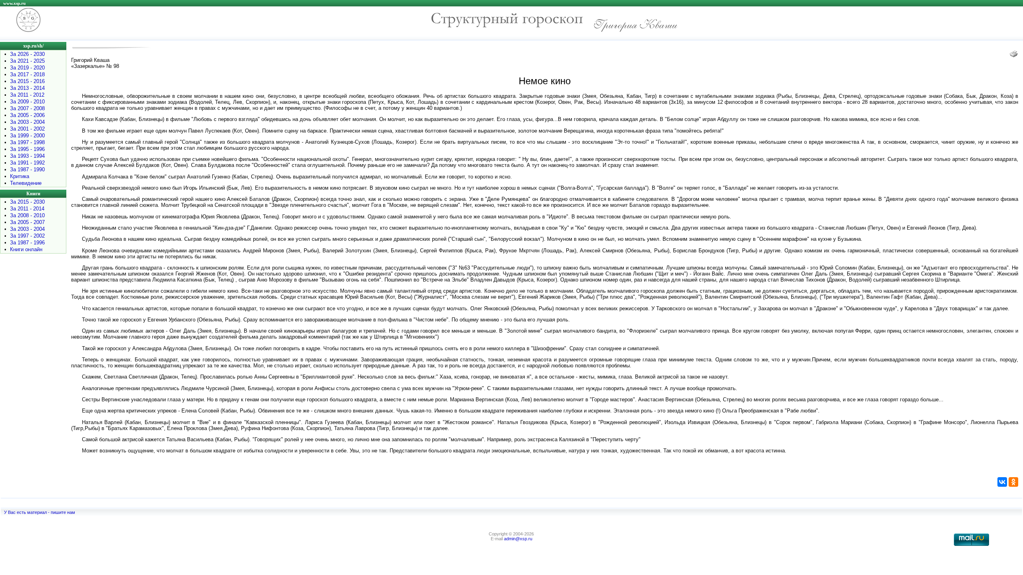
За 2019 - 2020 (27, 68)
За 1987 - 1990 (27, 169)
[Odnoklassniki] (1013, 482)
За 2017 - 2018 (27, 74)
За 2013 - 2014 (27, 88)
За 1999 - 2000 (27, 136)
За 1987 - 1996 (27, 243)
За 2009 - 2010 (27, 102)
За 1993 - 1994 (27, 156)
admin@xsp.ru (518, 538)
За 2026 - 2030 (27, 54)
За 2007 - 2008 (27, 108)
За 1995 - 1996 (27, 149)
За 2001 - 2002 (27, 129)
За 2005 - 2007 (27, 222)
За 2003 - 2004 (27, 122)
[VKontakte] (1002, 482)
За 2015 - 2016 (27, 81)
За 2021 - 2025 (27, 61)
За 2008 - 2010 (27, 215)
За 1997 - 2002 (27, 236)
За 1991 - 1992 (27, 163)
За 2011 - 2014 (27, 209)
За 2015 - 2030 (27, 202)
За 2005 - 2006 (27, 115)
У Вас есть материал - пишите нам (39, 512)
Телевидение (26, 183)
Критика (19, 176)
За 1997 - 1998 (27, 142)
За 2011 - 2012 (27, 95)
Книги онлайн (26, 249)
